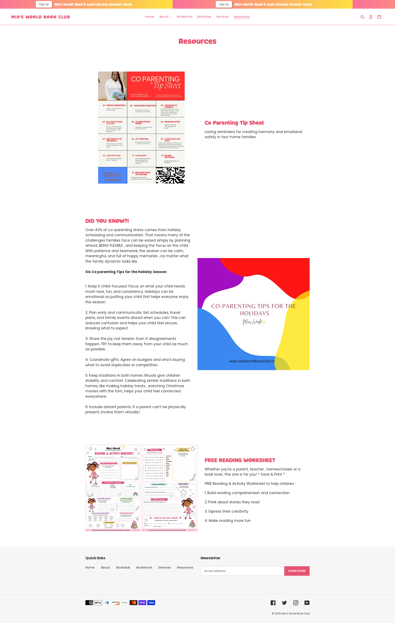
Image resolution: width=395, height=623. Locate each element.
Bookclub (123, 567)
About (105, 567)
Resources (185, 567)
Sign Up (44, 4)
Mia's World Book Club (40, 16)
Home (90, 567)
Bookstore (144, 567)
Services (164, 567)
